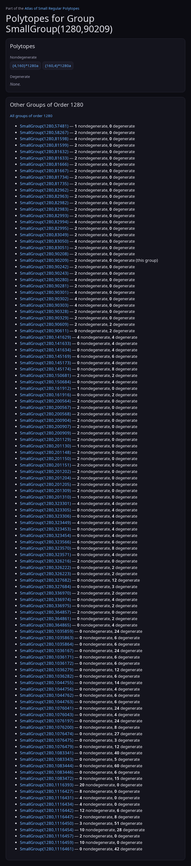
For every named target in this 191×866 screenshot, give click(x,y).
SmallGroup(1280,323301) (45, 503)
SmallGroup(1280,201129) (45, 439)
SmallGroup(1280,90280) (44, 279)
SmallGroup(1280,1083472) (46, 778)
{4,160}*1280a (25, 65)
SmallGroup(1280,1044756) (46, 689)
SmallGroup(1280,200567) (45, 407)
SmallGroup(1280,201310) (45, 497)
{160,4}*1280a (58, 65)
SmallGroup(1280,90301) (44, 292)
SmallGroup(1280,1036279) (46, 669)
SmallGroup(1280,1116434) (46, 804)
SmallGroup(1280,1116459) (46, 842)
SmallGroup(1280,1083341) (46, 753)
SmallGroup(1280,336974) (45, 599)
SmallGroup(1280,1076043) (46, 714)
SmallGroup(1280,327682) (45, 580)
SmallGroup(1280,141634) (45, 350)
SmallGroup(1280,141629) (45, 337)
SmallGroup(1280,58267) (44, 132)
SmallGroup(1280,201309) (45, 490)
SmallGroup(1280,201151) (45, 465)
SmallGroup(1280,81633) (44, 158)
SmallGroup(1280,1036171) (46, 657)
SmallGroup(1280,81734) (44, 177)
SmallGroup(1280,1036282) (46, 676)
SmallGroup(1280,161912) (45, 388)
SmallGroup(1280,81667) (44, 170)
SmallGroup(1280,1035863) (46, 637)
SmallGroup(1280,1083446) (46, 772)
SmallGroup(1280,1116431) (46, 797)
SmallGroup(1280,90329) (44, 318)
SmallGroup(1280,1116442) (46, 810)
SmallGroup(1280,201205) (45, 484)
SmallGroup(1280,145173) (45, 363)
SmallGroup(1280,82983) (44, 209)
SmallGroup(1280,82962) (44, 190)
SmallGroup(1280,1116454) (46, 830)
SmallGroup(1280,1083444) (46, 765)
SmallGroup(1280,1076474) (46, 733)
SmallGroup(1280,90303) (44, 305)
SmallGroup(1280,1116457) (46, 836)
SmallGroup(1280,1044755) (46, 682)
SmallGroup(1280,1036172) (46, 663)
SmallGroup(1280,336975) (45, 605)
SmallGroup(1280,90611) (44, 330)
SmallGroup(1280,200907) (45, 426)
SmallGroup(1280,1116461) (46, 849)
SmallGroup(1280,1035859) (46, 631)
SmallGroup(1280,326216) (45, 561)
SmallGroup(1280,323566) (45, 542)
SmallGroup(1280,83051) (44, 247)
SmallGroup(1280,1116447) (46, 817)
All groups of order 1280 (31, 115)
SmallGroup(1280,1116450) (46, 823)
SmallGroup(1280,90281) (44, 286)
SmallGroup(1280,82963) (44, 196)
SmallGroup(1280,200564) (45, 401)
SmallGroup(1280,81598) (44, 138)
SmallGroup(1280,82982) (44, 202)
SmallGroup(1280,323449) (45, 522)
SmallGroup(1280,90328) (44, 311)
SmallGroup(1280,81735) (44, 183)
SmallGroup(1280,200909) (45, 433)
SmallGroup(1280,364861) (45, 618)
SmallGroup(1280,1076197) (46, 721)
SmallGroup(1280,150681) (45, 375)
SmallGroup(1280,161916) (45, 395)
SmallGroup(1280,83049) (44, 234)
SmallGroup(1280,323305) (45, 510)
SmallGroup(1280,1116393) (46, 785)
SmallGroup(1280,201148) (45, 452)
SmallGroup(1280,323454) (45, 535)
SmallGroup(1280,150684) (45, 382)
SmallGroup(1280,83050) (44, 241)
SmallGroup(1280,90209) (44, 260)
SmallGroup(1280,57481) (44, 126)
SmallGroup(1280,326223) (45, 573)
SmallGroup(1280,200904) (45, 420)
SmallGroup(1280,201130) (45, 446)
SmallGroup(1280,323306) (45, 516)
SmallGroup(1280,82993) (44, 215)
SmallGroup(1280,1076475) (46, 740)
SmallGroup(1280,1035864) (46, 644)
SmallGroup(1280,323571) (45, 554)
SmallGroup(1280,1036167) (46, 650)
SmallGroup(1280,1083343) (46, 759)
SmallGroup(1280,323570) (45, 548)
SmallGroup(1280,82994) (44, 222)
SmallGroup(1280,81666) (44, 164)
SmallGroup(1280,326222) (45, 567)
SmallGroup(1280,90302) (44, 298)
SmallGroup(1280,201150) (45, 458)
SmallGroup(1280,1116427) (46, 791)
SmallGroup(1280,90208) (44, 254)
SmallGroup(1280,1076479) (46, 746)
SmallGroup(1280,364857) (45, 612)
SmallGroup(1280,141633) (45, 343)
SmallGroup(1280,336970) (45, 593)
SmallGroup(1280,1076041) (46, 708)
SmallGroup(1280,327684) (45, 586)
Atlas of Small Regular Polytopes (52, 8)
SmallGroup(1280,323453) (45, 529)
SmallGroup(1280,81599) (44, 145)
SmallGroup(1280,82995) (44, 228)
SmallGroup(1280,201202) (45, 471)
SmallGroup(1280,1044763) (46, 701)
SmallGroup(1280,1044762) (46, 695)
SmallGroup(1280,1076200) (46, 727)
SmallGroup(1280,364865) (45, 625)
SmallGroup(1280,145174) (45, 369)
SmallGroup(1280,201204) (45, 478)
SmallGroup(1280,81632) (44, 151)
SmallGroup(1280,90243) (44, 273)
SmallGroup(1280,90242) (44, 266)
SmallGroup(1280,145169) (45, 356)
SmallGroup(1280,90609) (44, 324)
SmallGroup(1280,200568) (45, 414)
